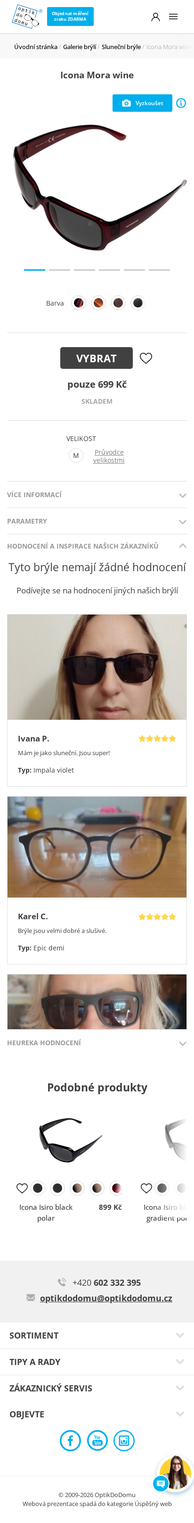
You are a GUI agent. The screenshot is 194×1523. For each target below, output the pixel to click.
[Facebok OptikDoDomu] (70, 1443)
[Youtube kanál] (97, 1443)
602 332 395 (107, 1282)
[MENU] (173, 16)
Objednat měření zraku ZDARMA (70, 16)
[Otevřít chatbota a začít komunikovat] (175, 1473)
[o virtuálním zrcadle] (181, 103)
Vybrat (96, 358)
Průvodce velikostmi (109, 456)
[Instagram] (124, 1443)
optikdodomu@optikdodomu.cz (106, 1298)
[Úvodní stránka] (27, 16)
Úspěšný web (153, 1503)
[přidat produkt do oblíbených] (22, 1188)
